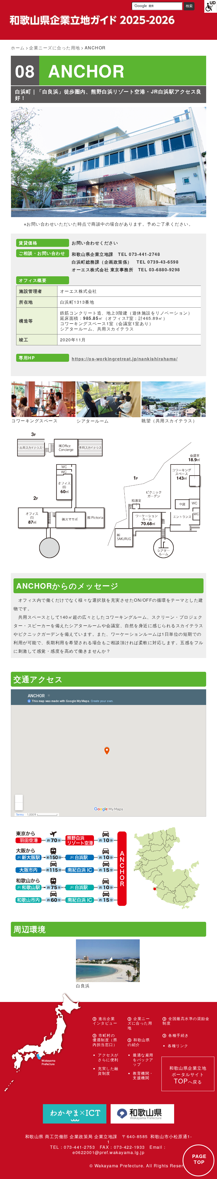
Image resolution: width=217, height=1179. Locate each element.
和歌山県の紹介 (139, 1042)
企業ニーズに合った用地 (140, 1023)
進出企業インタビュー (105, 1021)
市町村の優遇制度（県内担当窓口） (105, 1039)
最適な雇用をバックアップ (143, 1059)
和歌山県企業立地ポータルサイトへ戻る (187, 1075)
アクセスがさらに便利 (108, 1057)
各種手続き (178, 1035)
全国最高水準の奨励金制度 (185, 1021)
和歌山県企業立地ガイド (91, 20)
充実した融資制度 (108, 1071)
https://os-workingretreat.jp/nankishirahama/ (125, 359)
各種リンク (178, 1045)
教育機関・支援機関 (143, 1075)
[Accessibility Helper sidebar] (210, 6)
